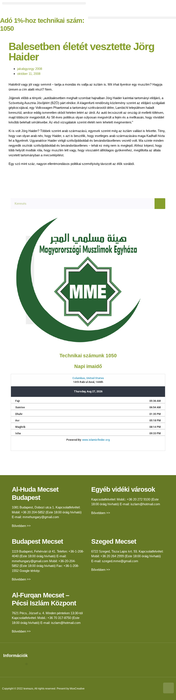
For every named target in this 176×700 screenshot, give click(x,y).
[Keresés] (160, 203)
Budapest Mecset (37, 541)
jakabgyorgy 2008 (29, 69)
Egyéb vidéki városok (123, 489)
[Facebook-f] (95, 7)
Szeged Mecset (113, 541)
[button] (44, 3)
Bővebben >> (21, 526)
